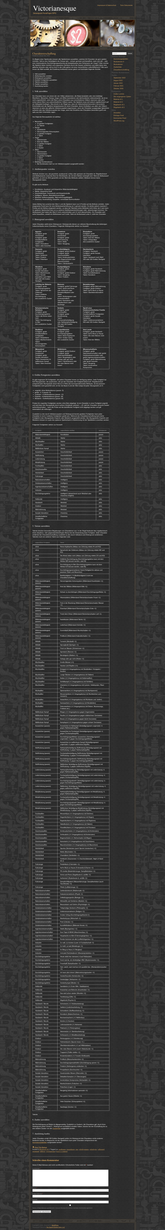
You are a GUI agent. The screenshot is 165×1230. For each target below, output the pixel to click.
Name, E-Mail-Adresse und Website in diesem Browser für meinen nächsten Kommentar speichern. (62, 1208)
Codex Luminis (119, 94)
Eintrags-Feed (119, 115)
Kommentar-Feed (120, 118)
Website (34, 1199)
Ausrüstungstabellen (39, 1142)
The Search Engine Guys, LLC (55, 1227)
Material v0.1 (118, 99)
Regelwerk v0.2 (44, 1149)
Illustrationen (118, 64)
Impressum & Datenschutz (106, 5)
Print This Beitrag (40, 1147)
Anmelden (117, 113)
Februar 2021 (118, 86)
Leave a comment (61, 1151)
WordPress (55, 1225)
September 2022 (119, 78)
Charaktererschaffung (44, 53)
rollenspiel (101, 1149)
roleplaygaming (84, 1149)
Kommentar (36, 1168)
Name (34, 1188)
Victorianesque (54, 8)
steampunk (35, 1151)
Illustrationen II (119, 61)
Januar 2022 (118, 83)
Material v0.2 (118, 102)
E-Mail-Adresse (37, 1194)
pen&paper (62, 1149)
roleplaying (93, 1149)
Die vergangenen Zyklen (122, 96)
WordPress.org (119, 121)
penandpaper (71, 1149)
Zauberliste (57, 1128)
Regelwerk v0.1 (119, 104)
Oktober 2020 (118, 88)
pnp (77, 1149)
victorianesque (50, 1151)
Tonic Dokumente (126, 5)
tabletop (42, 1151)
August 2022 (118, 80)
